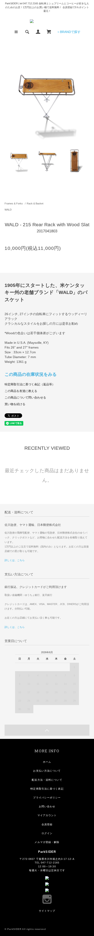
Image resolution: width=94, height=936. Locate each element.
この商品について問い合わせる (25, 397)
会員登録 (47, 824)
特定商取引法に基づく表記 (46, 788)
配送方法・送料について (47, 779)
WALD (8, 209)
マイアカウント (47, 815)
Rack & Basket (35, 203)
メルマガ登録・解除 (46, 842)
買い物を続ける (15, 404)
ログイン (47, 833)
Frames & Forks (14, 203)
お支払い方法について (47, 770)
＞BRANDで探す (69, 32)
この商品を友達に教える (21, 391)
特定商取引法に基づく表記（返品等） (30, 384)
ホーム (47, 761)
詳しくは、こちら (15, 560)
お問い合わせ (47, 806)
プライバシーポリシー (47, 797)
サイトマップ (47, 910)
